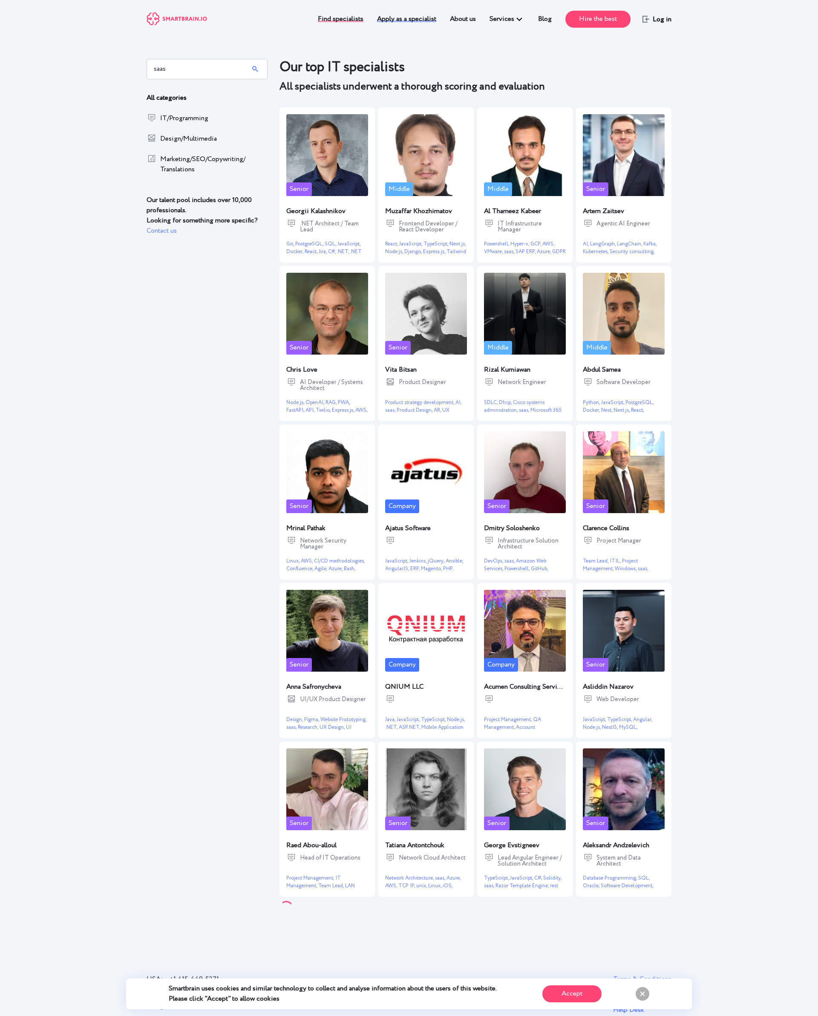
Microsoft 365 (546, 410)
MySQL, (628, 727)
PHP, (448, 568)
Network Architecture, (410, 878)
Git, (290, 244)
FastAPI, (295, 410)
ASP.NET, (410, 727)
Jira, (323, 251)
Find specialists (340, 19)
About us (463, 19)
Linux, (293, 561)
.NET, (343, 251)
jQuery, (437, 561)
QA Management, (512, 723)
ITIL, (616, 561)
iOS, (447, 885)
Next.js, (457, 244)
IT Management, (313, 882)
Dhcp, (506, 402)
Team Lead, (596, 561)
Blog (545, 19)
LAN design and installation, (320, 889)
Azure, (544, 251)
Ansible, (454, 561)
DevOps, (494, 561)
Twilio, (324, 410)
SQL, (331, 244)
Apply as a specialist (406, 19)
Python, (592, 402)
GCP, (536, 244)
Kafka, (650, 244)
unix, (422, 885)
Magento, (432, 568)
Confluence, (300, 568)
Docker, (295, 251)
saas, (510, 251)
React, (312, 251)
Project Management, (610, 564)
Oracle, (592, 885)
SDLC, (491, 402)
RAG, (331, 402)
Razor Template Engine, (522, 885)
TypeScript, (436, 244)
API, (310, 410)
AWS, (548, 244)
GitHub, (539, 568)
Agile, (321, 568)
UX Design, (333, 727)
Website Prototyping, (343, 719)
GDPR (559, 251)
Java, (391, 719)
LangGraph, (603, 244)
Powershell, (497, 244)
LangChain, (630, 244)
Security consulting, (632, 251)
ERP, (415, 568)
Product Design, (415, 410)
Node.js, (394, 251)
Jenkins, (418, 561)
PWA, (344, 402)
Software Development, (627, 885)
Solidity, (552, 878)
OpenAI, (315, 402)
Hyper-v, (520, 244)
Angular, (642, 719)
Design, (295, 719)
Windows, (626, 568)
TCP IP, (407, 885)
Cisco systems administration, (514, 406)
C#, (332, 251)
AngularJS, (397, 568)
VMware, (494, 251)
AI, (586, 244)
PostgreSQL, (310, 244)
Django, (413, 251)
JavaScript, (348, 244)
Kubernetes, (596, 251)
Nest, (607, 410)
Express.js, (434, 251)
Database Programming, (610, 878)
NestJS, (610, 727)
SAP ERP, (526, 251)
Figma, (312, 719)
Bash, (349, 568)
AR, (438, 410)
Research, (309, 727)
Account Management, (509, 731)
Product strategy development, (420, 402)
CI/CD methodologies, (339, 561)
